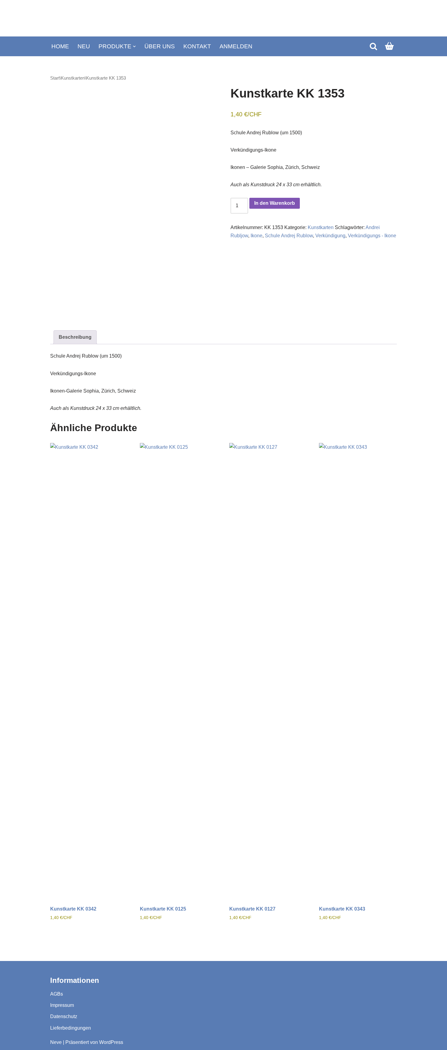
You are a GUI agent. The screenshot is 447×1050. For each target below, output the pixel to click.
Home (60, 46)
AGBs (56, 994)
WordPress (111, 1042)
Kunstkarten (73, 78)
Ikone (256, 235)
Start (55, 78)
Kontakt (197, 46)
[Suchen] (373, 46)
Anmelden (236, 46)
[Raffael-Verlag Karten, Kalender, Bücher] (223, 18)
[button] (134, 46)
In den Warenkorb (274, 203)
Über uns (159, 46)
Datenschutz (63, 1016)
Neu (84, 46)
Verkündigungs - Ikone (372, 235)
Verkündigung (330, 235)
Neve (56, 1042)
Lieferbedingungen (70, 1028)
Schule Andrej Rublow (289, 235)
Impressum (62, 1005)
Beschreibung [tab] (75, 337)
